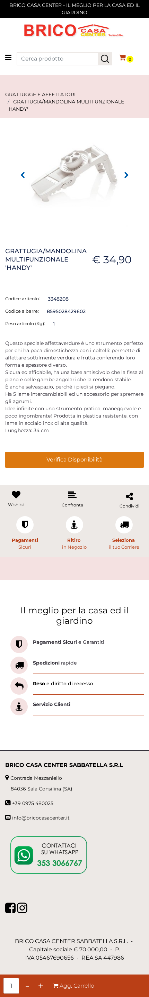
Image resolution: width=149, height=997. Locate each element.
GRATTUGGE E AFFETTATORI (40, 94)
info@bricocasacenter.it (41, 818)
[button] (105, 58)
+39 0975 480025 (32, 803)
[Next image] (126, 175)
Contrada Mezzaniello (36, 778)
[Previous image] (22, 175)
